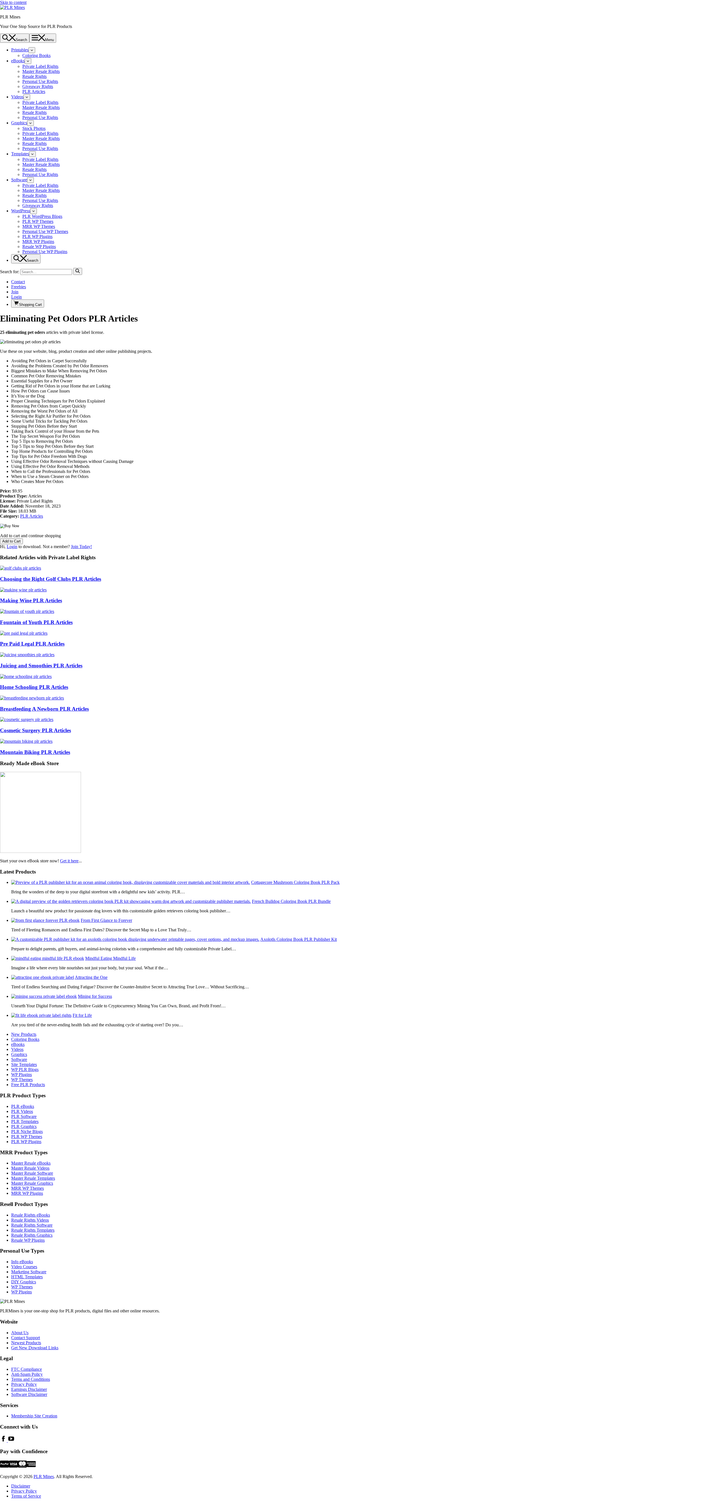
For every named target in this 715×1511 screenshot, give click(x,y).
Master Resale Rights (41, 71)
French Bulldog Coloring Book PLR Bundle (291, 901)
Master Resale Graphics (32, 1183)
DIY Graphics (23, 1281)
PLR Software (24, 1116)
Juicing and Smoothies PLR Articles (41, 665)
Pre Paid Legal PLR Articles (32, 644)
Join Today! (81, 546)
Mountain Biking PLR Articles (35, 752)
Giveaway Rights (37, 86)
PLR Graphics (24, 1126)
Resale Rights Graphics (32, 1235)
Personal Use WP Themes (45, 231)
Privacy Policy (24, 1384)
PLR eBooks (22, 1106)
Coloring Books (36, 55)
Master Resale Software (32, 1173)
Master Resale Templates (33, 1178)
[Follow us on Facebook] (4, 1440)
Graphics (19, 122)
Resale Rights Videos (30, 1220)
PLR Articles (33, 91)
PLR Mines (44, 1476)
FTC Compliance (26, 1369)
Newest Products (26, 1342)
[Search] (77, 271)
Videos (17, 96)
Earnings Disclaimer (29, 1389)
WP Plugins (21, 1074)
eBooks (18, 60)
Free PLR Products (28, 1084)
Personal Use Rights (40, 81)
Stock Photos (34, 128)
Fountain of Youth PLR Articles (36, 622)
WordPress (20, 210)
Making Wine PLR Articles (31, 600)
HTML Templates (27, 1276)
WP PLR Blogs (25, 1069)
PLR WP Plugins (37, 236)
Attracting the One (91, 977)
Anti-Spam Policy (27, 1374)
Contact (18, 281)
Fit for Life (82, 1015)
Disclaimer (20, 1486)
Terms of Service (26, 1496)
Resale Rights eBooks (30, 1215)
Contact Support (25, 1337)
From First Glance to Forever (106, 920)
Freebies (18, 286)
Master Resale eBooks (31, 1163)
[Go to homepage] (12, 7)
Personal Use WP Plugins (44, 251)
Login (16, 296)
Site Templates (24, 1064)
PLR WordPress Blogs (42, 216)
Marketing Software (28, 1271)
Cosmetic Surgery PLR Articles (35, 730)
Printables (19, 49)
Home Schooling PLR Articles (34, 687)
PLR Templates (25, 1121)
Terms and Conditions (30, 1379)
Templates (20, 153)
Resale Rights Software (32, 1225)
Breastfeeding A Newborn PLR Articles (44, 709)
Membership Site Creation (34, 1416)
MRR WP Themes (38, 226)
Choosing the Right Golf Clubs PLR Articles (50, 579)
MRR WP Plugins (38, 241)
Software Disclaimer (29, 1394)
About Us (19, 1332)
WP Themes (22, 1079)
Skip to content (13, 2)
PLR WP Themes (37, 221)
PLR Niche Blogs (27, 1131)
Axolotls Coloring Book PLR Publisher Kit (298, 939)
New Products (23, 1034)
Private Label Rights (40, 66)
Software (19, 179)
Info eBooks (22, 1261)
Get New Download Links (34, 1347)
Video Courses (24, 1266)
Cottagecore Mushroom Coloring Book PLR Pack (295, 882)
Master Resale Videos (30, 1168)
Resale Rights (34, 76)
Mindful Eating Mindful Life (110, 958)
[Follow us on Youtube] (11, 1440)
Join (14, 291)
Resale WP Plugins (39, 246)
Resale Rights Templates (32, 1230)
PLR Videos (22, 1111)
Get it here (69, 860)
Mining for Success (95, 996)
